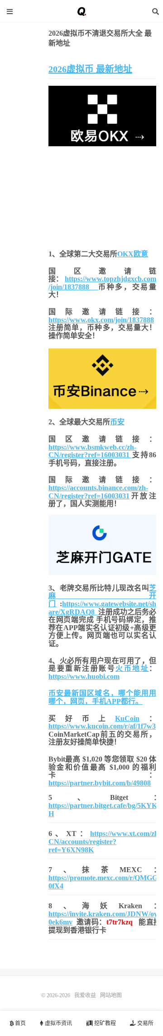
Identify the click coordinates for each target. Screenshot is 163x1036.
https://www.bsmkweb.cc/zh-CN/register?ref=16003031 (92, 451)
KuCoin (127, 718)
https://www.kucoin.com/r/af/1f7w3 (102, 726)
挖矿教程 (104, 1023)
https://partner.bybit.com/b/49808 (99, 783)
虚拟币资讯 (57, 1023)
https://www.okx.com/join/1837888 (101, 320)
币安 (117, 422)
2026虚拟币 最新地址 (90, 69)
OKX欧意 (132, 254)
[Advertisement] (102, 196)
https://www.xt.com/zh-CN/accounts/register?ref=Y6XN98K (104, 842)
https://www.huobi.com (84, 676)
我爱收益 (81, 11)
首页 (20, 1023)
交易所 (144, 1023)
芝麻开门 (102, 596)
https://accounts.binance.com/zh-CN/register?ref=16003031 (98, 492)
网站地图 (111, 995)
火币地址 (132, 668)
